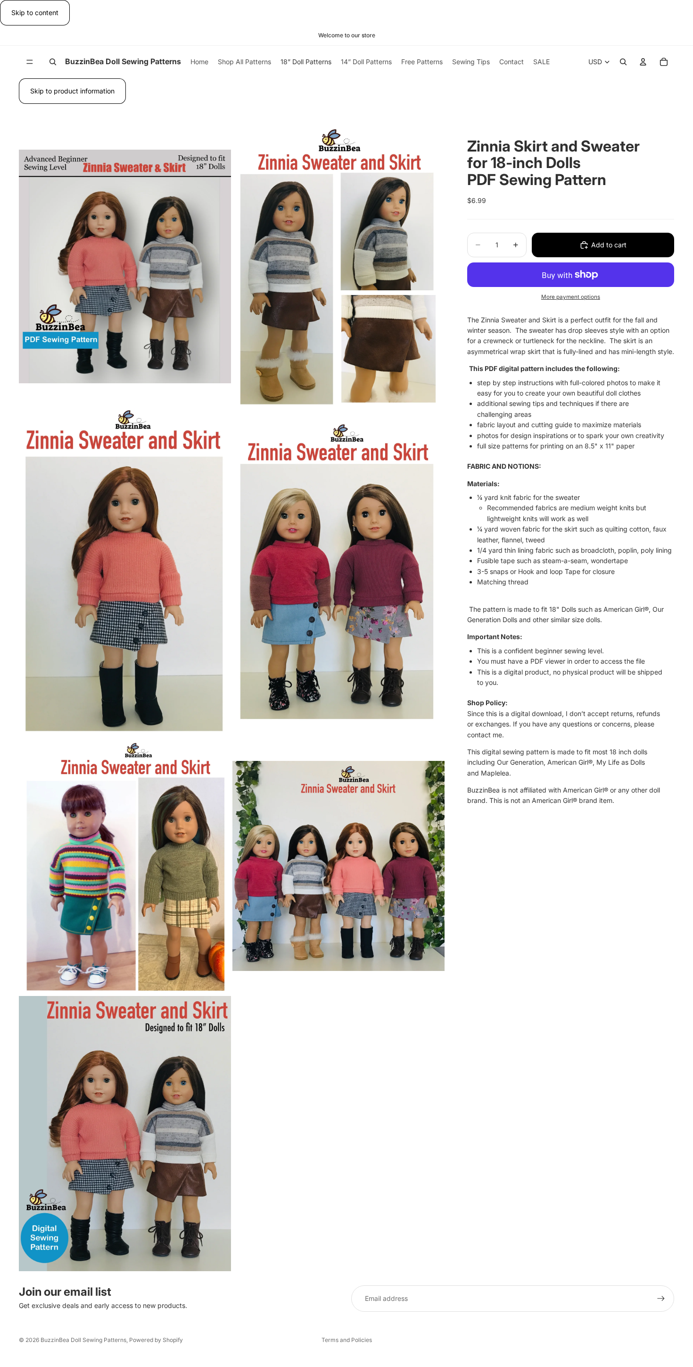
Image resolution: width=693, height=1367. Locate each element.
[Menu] (30, 62)
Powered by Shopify (156, 1339)
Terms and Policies (347, 1339)
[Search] (52, 62)
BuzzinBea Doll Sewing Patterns (83, 1339)
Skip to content (34, 12)
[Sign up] (661, 1299)
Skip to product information (72, 91)
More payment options (570, 297)
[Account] (643, 62)
